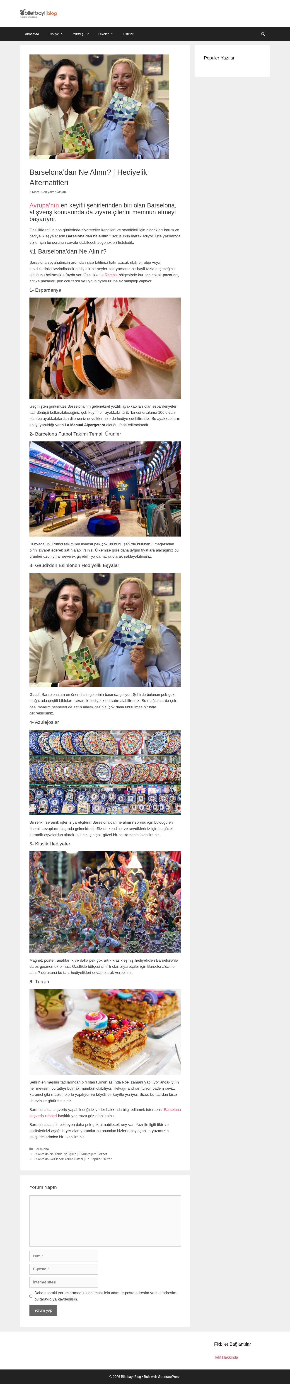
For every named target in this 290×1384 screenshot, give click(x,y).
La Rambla (108, 275)
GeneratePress (169, 1377)
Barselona (41, 1149)
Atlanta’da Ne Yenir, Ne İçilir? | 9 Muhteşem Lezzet (70, 1154)
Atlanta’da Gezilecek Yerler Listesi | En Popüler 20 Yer (73, 1159)
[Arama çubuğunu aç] (263, 34)
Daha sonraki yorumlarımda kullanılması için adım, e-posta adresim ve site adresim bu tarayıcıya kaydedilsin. (105, 1296)
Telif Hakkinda (226, 1357)
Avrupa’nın (44, 205)
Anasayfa (32, 34)
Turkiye (53, 34)
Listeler (128, 34)
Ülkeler (103, 34)
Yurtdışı (78, 34)
